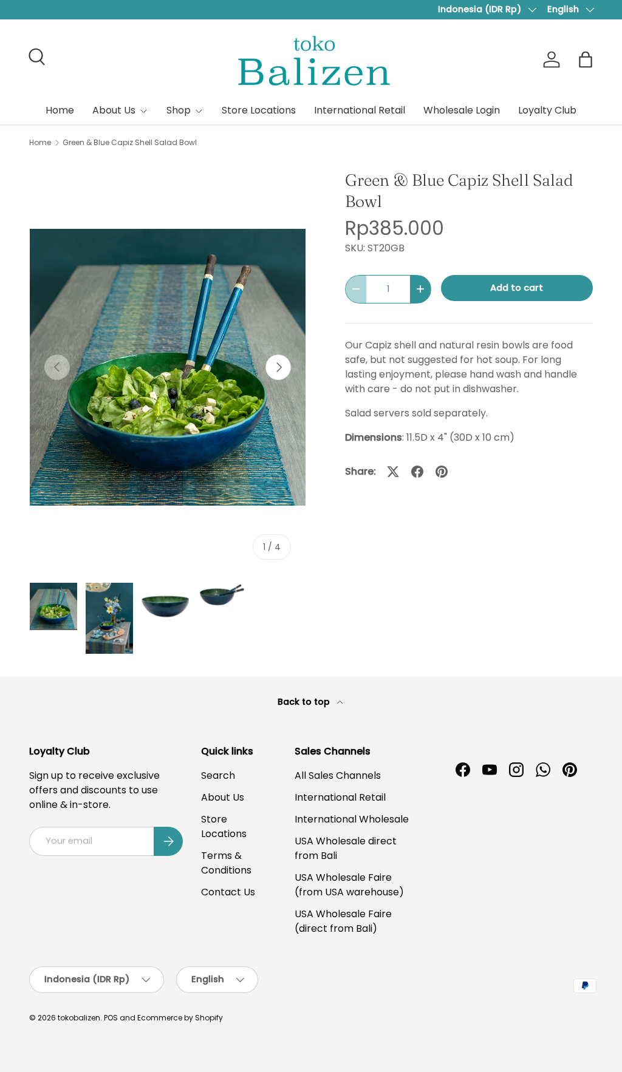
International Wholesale (352, 819)
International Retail (359, 110)
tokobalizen (79, 1018)
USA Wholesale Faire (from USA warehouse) (349, 884)
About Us (222, 797)
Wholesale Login (461, 110)
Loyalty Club (547, 110)
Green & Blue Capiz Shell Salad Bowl (130, 142)
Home (60, 110)
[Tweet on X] (393, 472)
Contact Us (228, 892)
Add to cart (516, 288)
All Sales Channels (338, 775)
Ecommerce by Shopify (180, 1018)
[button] (585, 59)
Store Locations (259, 110)
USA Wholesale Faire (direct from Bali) (343, 921)
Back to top (305, 702)
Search (218, 775)
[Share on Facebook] (417, 472)
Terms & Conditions (226, 863)
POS (111, 1018)
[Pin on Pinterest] (441, 472)
